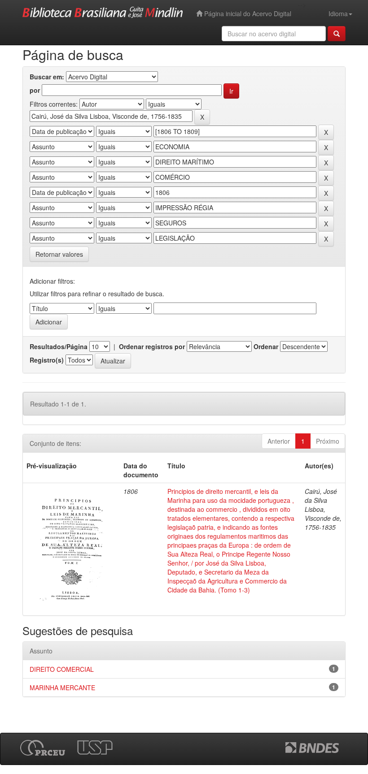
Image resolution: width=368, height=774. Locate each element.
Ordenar (266, 346)
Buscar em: (47, 76)
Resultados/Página (59, 346)
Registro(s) (47, 359)
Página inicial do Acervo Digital (246, 13)
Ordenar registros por (152, 346)
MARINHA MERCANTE (62, 687)
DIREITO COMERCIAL (62, 669)
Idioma (338, 13)
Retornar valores (59, 254)
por (35, 90)
